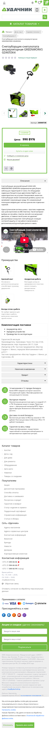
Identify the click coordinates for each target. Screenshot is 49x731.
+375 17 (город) (13, 568)
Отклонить (8, 725)
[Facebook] (4, 615)
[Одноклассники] (14, 615)
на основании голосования (31, 695)
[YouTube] (19, 615)
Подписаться (24, 647)
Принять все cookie (24, 725)
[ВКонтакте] (9, 615)
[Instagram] (24, 615)
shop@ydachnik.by (13, 689)
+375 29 (9, 562)
